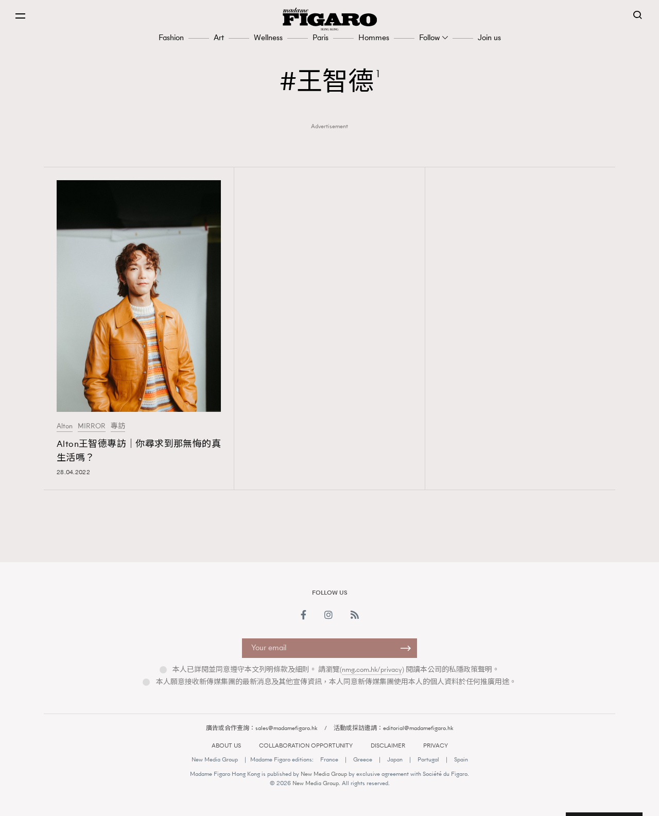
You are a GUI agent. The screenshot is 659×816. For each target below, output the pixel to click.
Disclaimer (388, 745)
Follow (429, 37)
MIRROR (92, 426)
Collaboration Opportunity (306, 745)
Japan (395, 759)
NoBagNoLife (497, 534)
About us (226, 745)
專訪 (118, 426)
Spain (461, 759)
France (329, 759)
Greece (362, 759)
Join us (489, 37)
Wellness (268, 37)
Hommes (373, 37)
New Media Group (215, 759)
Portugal (428, 759)
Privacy (435, 745)
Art (219, 37)
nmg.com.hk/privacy (372, 669)
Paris (320, 37)
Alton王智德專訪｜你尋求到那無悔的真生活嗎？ (139, 451)
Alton (65, 426)
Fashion (171, 37)
